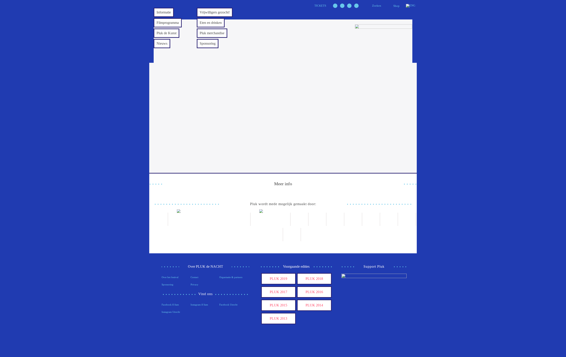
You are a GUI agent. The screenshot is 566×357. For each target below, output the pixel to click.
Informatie (164, 12)
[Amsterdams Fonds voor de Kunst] (209, 219)
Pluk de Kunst (166, 33)
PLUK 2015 (278, 305)
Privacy (194, 284)
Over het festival (170, 277)
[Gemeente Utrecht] (317, 219)
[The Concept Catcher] (274, 234)
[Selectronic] (353, 219)
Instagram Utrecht (171, 312)
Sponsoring (208, 43)
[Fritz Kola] (159, 219)
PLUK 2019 (278, 279)
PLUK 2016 (314, 292)
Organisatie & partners (230, 277)
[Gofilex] (335, 219)
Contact (194, 277)
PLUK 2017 (278, 292)
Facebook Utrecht (228, 304)
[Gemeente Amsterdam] (292, 234)
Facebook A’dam (170, 304)
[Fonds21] (299, 219)
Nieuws (162, 43)
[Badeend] (407, 219)
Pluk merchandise (212, 33)
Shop (396, 6)
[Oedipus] (389, 219)
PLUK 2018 (314, 279)
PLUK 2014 (314, 305)
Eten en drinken (211, 23)
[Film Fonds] (270, 219)
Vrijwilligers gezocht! (215, 12)
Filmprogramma (168, 23)
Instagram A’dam (199, 304)
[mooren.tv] (371, 219)
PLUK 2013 (278, 318)
